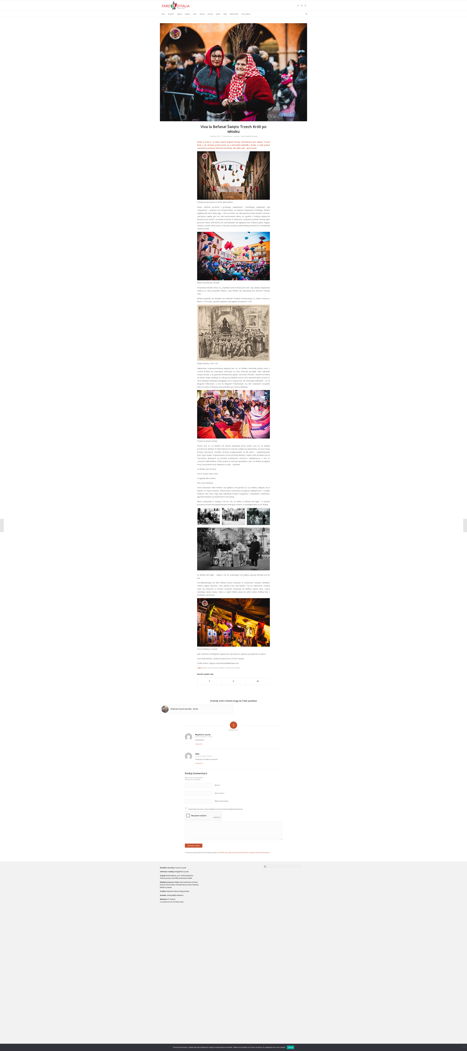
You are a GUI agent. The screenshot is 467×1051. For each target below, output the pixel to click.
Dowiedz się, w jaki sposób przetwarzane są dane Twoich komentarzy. (244, 852)
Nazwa (217, 785)
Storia (237, 136)
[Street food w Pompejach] (2, 525)
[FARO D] (176, 5)
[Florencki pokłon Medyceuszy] (465, 525)
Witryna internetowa (221, 801)
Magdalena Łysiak (251, 136)
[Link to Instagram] (305, 5)
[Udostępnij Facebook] (209, 681)
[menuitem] (163, 14)
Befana (204, 668)
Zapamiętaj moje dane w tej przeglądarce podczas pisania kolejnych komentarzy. (215, 809)
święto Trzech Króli (226, 668)
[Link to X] (301, 5)
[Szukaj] (305, 14)
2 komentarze (227, 136)
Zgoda (290, 1047)
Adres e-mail (219, 793)
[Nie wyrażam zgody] (464, 1047)
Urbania (237, 668)
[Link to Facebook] (298, 5)
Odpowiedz (199, 744)
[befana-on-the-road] (233, 72)
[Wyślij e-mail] (258, 681)
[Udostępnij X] (234, 681)
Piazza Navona (213, 668)
